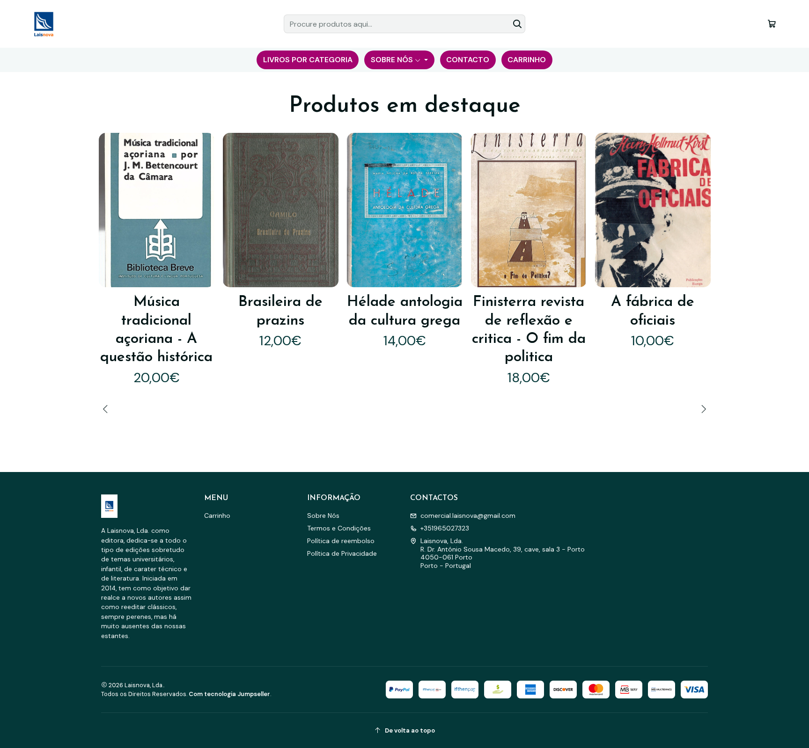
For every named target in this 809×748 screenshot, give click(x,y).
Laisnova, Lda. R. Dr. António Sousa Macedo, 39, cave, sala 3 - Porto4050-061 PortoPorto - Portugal (502, 553)
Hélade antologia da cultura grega (405, 311)
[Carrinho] (771, 23)
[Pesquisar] (517, 24)
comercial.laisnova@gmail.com (467, 515)
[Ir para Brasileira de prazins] (280, 210)
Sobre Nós (323, 515)
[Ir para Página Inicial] (43, 23)
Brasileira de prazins (280, 311)
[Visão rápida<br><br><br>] (200, 210)
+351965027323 (444, 528)
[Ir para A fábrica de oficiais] (653, 210)
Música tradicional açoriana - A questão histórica (156, 330)
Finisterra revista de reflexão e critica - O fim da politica (529, 330)
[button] (308, 60)
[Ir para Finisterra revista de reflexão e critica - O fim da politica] (529, 210)
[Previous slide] (107, 408)
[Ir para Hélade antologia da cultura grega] (405, 210)
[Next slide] (702, 408)
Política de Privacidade (342, 553)
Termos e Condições (339, 528)
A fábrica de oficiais (652, 311)
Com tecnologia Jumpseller (229, 694)
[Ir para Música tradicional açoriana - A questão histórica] (156, 210)
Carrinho (217, 515)
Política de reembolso (341, 541)
